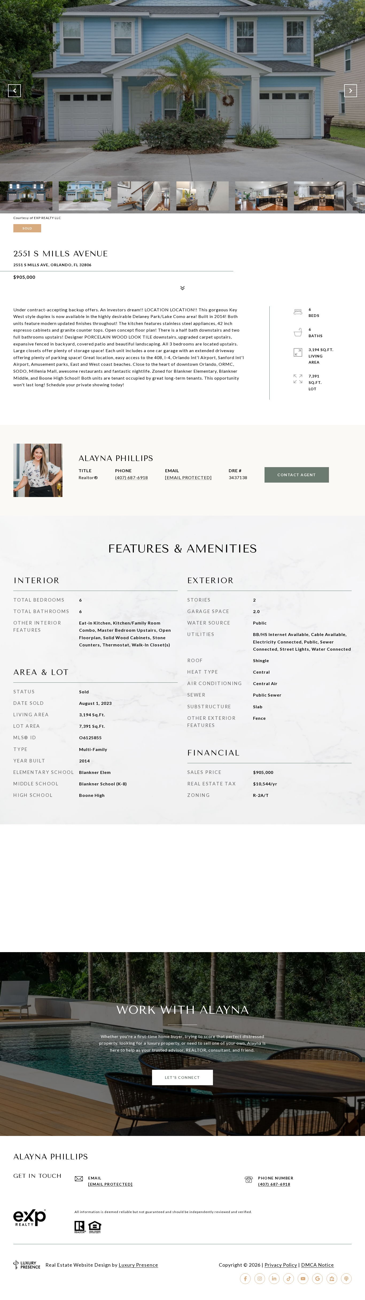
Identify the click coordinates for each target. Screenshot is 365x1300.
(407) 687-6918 (131, 477)
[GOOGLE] (317, 1278)
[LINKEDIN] (274, 1278)
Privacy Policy (281, 1265)
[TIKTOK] (288, 1278)
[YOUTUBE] (303, 1278)
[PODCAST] (346, 1278)
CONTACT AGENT (296, 474)
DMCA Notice (317, 1265)
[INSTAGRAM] (259, 1278)
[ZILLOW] (332, 1278)
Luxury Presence (138, 1265)
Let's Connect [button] (182, 1077)
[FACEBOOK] (245, 1278)
